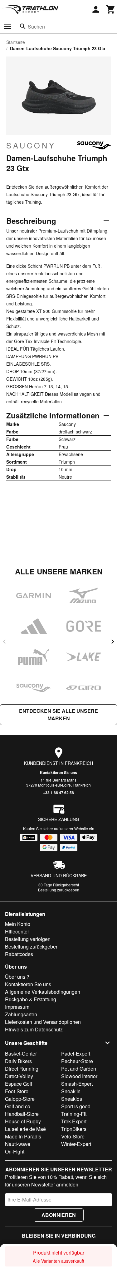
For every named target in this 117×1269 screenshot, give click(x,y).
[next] (112, 641)
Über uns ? (17, 976)
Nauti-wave (17, 1144)
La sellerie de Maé (25, 1128)
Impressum (17, 1006)
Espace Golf (18, 1083)
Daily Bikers (18, 1061)
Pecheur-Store (77, 1061)
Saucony (31, 145)
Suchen (36, 26)
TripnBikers (73, 1128)
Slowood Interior (79, 1076)
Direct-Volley (19, 1076)
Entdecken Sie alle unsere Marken (58, 714)
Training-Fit (73, 1113)
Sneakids (71, 1098)
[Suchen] (23, 26)
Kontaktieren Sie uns (58, 772)
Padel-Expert (75, 1053)
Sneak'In (70, 1091)
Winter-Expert (76, 1144)
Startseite (15, 42)
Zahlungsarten (21, 1014)
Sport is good (75, 1106)
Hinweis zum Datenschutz (34, 1029)
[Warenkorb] (111, 9)
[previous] (4, 641)
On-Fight (14, 1151)
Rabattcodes (19, 954)
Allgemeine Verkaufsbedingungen (42, 991)
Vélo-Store (73, 1136)
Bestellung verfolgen (28, 939)
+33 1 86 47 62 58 (58, 792)
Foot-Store (16, 1091)
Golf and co (17, 1106)
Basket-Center (21, 1053)
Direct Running (21, 1068)
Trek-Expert (73, 1121)
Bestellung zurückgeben (58, 889)
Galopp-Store (20, 1098)
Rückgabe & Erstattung (30, 999)
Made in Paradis (23, 1136)
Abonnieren (58, 1214)
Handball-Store (22, 1113)
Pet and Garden (78, 1068)
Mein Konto (17, 924)
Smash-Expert (77, 1083)
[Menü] (7, 26)
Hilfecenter (17, 931)
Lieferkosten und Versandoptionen (43, 1021)
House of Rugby (23, 1121)
